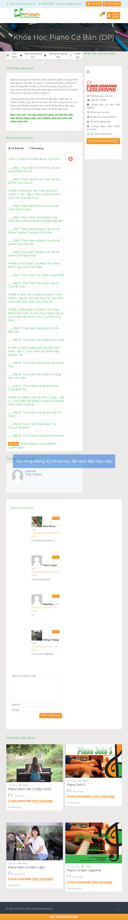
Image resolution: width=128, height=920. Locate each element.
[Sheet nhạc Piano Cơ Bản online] (70, 159)
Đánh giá (77, 55)
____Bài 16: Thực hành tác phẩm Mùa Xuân (36, 339)
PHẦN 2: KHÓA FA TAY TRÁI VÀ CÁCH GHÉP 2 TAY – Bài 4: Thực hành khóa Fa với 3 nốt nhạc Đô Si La (34, 194)
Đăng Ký (95, 3)
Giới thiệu (15, 55)
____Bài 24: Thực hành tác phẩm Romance (36, 435)
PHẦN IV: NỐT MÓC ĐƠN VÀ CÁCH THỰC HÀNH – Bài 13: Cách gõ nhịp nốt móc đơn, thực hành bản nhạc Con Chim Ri (36, 298)
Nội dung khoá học (33, 55)
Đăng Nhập (113, 3)
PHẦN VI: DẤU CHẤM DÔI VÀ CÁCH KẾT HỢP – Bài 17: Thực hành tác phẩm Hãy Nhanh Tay (34, 351)
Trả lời (55, 518)
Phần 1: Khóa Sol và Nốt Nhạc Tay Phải (33, 159)
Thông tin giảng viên (58, 55)
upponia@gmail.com (71, 3)
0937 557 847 (47, 3)
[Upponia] (23, 13)
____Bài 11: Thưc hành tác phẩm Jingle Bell (36, 275)
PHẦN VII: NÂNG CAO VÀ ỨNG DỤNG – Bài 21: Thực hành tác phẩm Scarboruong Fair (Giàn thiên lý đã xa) (36, 401)
